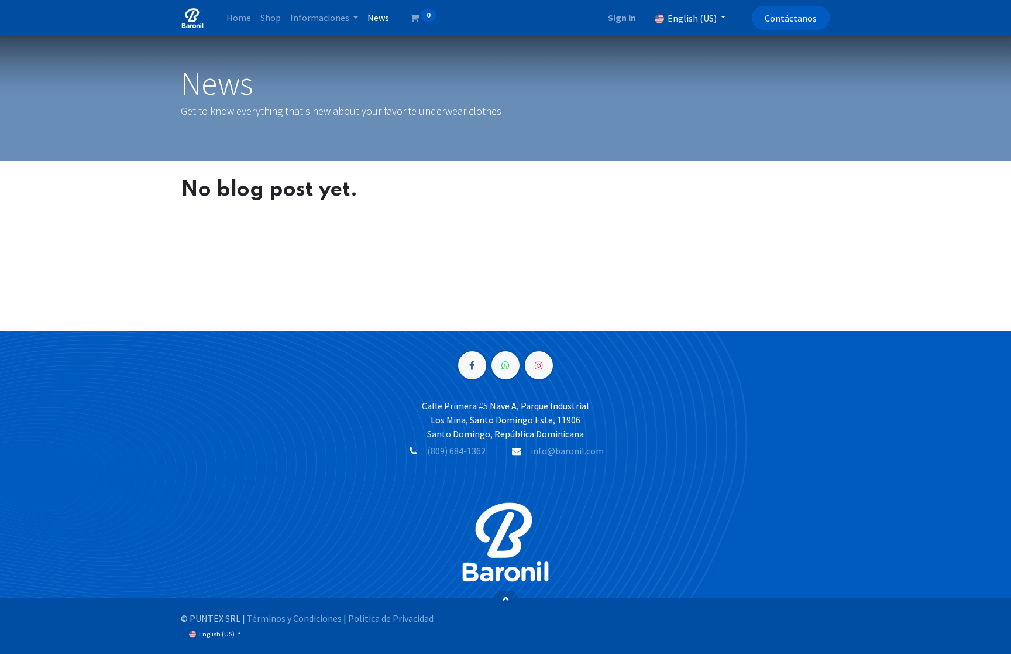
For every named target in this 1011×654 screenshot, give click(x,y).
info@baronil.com (567, 451)
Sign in (622, 17)
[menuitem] (239, 17)
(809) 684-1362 (456, 451)
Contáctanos (791, 18)
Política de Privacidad (391, 618)
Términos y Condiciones (294, 618)
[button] (505, 598)
